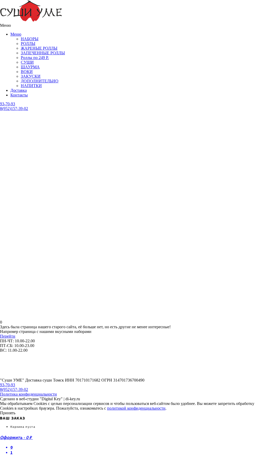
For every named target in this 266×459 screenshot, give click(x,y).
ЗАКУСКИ (31, 76)
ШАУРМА (30, 67)
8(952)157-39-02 (14, 108)
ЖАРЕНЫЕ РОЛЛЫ (39, 48)
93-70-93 (7, 104)
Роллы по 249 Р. (35, 57)
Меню (15, 34)
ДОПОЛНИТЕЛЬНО (39, 81)
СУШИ (27, 62)
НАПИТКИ (31, 85)
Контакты (19, 95)
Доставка (18, 90)
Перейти (7, 336)
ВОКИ (27, 71)
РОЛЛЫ (28, 43)
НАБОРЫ (29, 39)
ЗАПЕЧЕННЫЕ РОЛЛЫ (43, 53)
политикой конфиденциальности (136, 408)
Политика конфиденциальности (28, 394)
